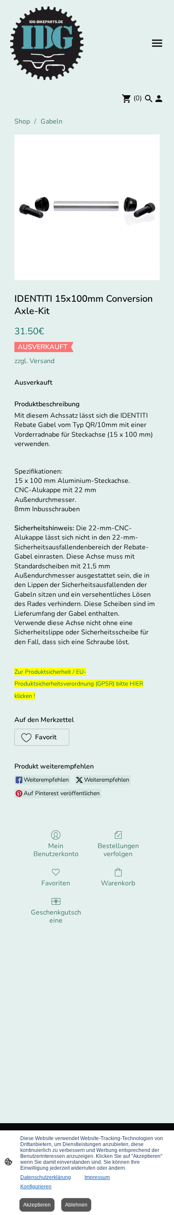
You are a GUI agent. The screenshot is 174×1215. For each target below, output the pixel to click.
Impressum (97, 1177)
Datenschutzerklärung (45, 1177)
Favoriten (55, 883)
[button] (41, 737)
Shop (22, 121)
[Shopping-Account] (159, 99)
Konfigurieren (36, 1187)
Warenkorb (118, 883)
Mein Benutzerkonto (56, 849)
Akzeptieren (37, 1205)
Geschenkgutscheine (56, 916)
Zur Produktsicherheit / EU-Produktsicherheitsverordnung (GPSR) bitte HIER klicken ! (78, 684)
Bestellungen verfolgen (118, 849)
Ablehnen (76, 1205)
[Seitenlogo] (47, 43)
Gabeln (52, 121)
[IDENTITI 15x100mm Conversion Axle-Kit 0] (87, 207)
